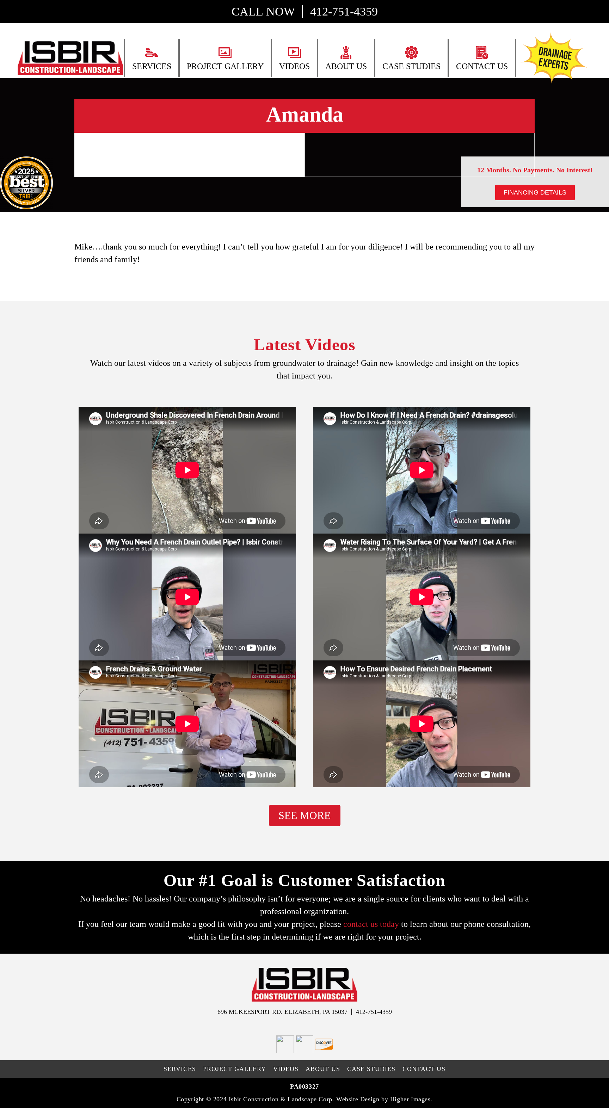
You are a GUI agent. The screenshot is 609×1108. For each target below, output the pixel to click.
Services (151, 66)
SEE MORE (304, 815)
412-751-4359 (344, 11)
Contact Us (482, 66)
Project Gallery (225, 66)
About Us (346, 66)
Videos (294, 66)
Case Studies (411, 66)
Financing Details (535, 192)
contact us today (371, 924)
